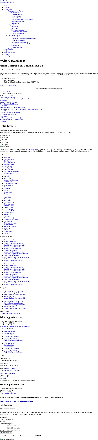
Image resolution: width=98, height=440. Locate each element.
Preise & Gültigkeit (9, 331)
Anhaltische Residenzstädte (19, 32)
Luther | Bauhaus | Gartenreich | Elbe (15, 298)
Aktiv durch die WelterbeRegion (13, 291)
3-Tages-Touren (12, 25)
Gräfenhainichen (9, 173)
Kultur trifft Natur (9, 296)
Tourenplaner (8, 9)
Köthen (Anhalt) (16, 18)
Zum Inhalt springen (6, 1)
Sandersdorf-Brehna (10, 187)
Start (5, 6)
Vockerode (7, 188)
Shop (5, 51)
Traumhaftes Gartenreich (11, 255)
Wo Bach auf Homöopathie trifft (13, 260)
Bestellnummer (4, 423)
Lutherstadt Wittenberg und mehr (14, 252)
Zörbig (6, 194)
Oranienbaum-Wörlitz (18, 21)
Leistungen (7, 7)
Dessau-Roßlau (16, 16)
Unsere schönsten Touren (15, 11)
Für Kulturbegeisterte (17, 30)
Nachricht (3, 430)
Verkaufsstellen (8, 49)
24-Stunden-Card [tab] (5, 135)
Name (2, 417)
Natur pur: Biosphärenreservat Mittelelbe (23, 38)
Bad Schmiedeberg (9, 163)
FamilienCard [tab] (4, 139)
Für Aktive (14, 26)
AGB (2, 401)
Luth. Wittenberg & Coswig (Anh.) (22, 19)
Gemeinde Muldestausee (11, 171)
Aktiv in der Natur (17, 47)
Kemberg (6, 176)
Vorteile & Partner (9, 52)
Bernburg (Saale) (9, 164)
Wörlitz (6, 190)
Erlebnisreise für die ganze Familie (14, 294)
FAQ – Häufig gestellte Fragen (13, 340)
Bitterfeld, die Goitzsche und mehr (14, 245)
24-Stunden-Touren (13, 13)
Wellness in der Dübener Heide (20, 44)
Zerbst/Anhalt (8, 192)
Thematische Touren (14, 35)
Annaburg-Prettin (9, 159)
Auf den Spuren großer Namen (13, 293)
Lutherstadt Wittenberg (11, 180)
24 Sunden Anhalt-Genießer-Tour (14, 247)
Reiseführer (32, 149)
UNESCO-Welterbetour (18, 33)
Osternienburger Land (10, 183)
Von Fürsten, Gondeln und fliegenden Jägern (17, 257)
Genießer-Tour (15, 45)
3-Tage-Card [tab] (4, 137)
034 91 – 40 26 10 (10, 368)
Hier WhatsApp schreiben (8, 394)
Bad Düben (7, 161)
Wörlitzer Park (15, 23)
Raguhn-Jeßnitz (8, 185)
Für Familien (15, 28)
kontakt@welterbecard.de (12, 370)
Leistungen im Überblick (11, 336)
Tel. (1, 421)
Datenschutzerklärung (14, 401)
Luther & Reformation (18, 40)
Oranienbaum (8, 182)
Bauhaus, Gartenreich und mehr (13, 243)
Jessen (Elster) (8, 175)
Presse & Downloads (10, 338)
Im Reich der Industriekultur (20, 42)
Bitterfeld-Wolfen (16, 14)
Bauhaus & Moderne (17, 37)
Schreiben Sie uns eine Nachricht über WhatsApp (15, 326)
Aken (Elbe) (7, 157)
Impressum (28, 401)
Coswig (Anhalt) (9, 168)
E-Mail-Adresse (5, 419)
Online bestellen (9, 333)
